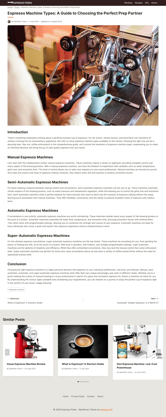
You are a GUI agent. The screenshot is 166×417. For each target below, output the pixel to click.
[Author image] (9, 21)
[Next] (159, 352)
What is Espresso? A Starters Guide (25, 301)
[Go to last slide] (7, 352)
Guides (10, 17)
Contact (91, 396)
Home (10, 7)
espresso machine (16, 290)
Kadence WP (106, 409)
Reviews (128, 3)
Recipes (139, 3)
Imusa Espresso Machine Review (26, 364)
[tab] (78, 381)
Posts (16, 7)
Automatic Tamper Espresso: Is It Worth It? (137, 301)
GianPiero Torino (20, 21)
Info (147, 3)
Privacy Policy (78, 396)
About (154, 3)
